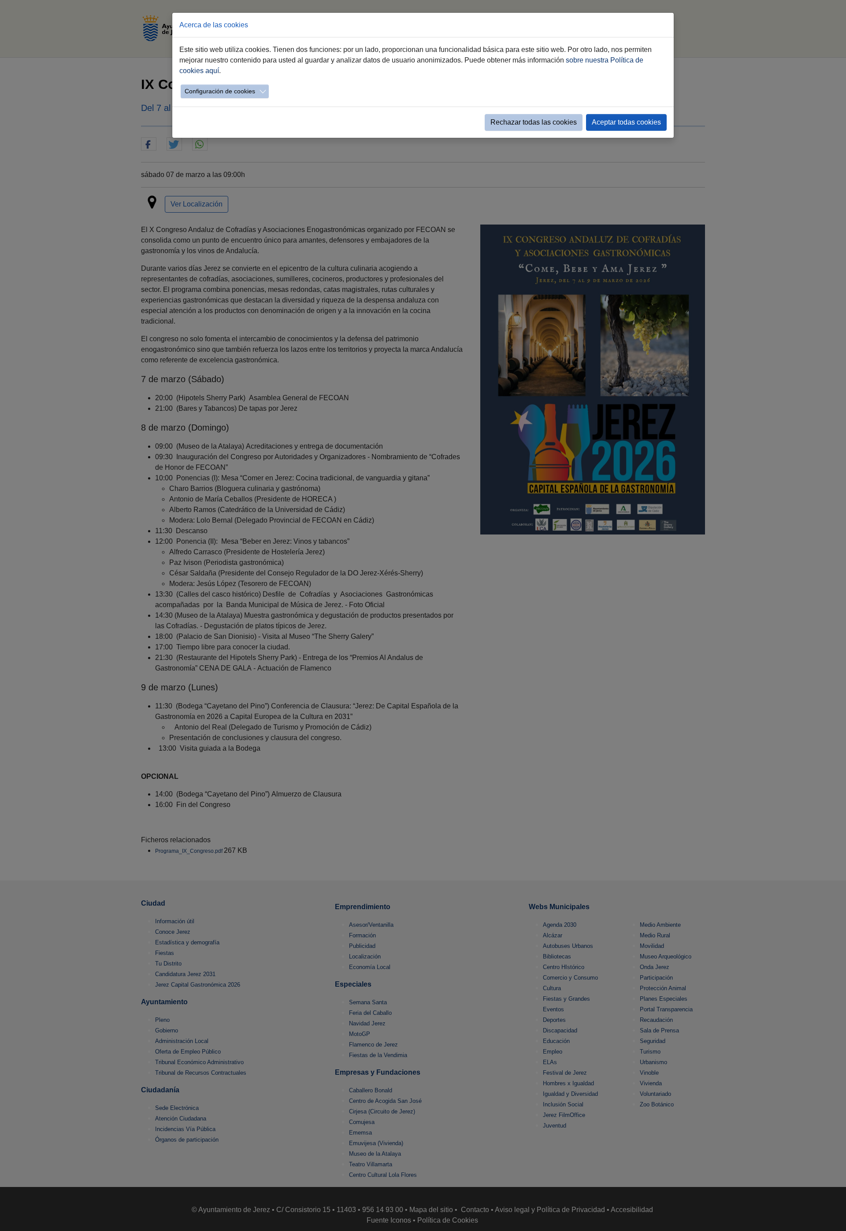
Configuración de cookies (220, 91)
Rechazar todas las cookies (533, 122)
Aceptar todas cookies (626, 122)
